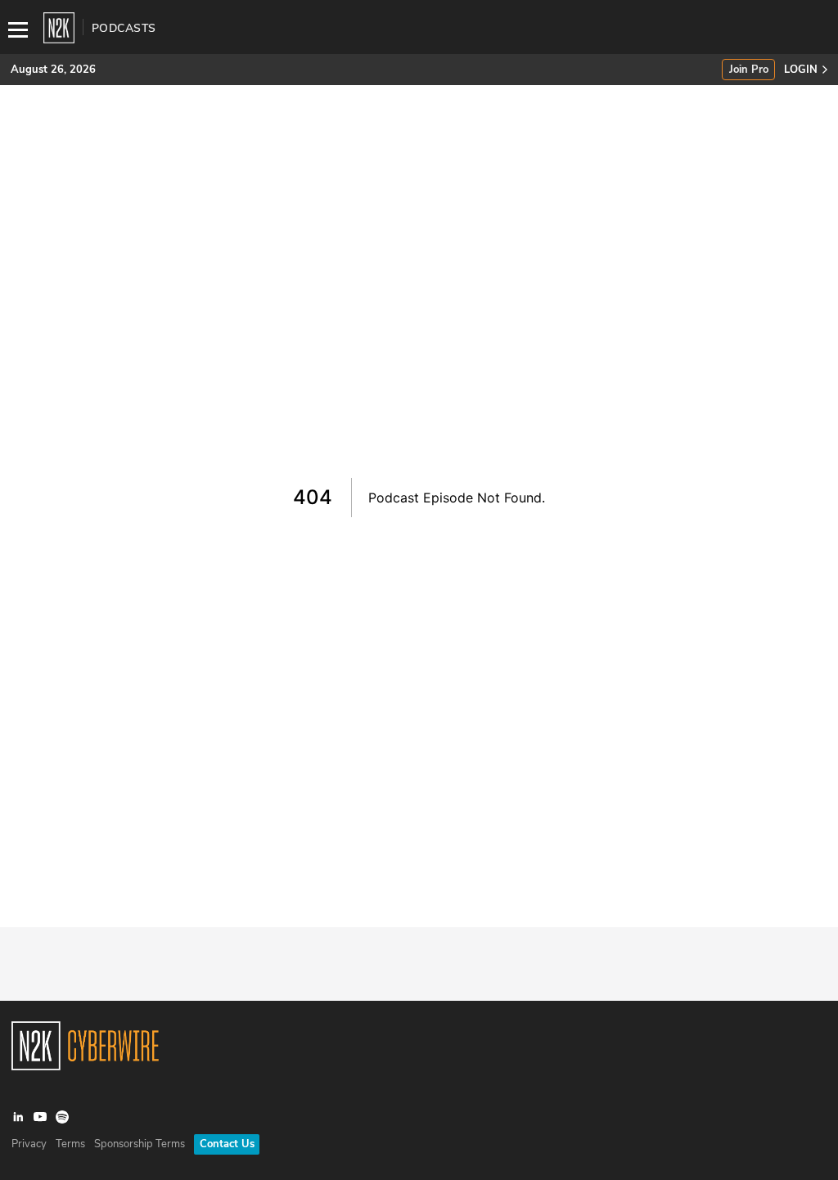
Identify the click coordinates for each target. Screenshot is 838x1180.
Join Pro (748, 70)
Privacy (29, 1144)
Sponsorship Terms (139, 1144)
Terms (70, 1144)
